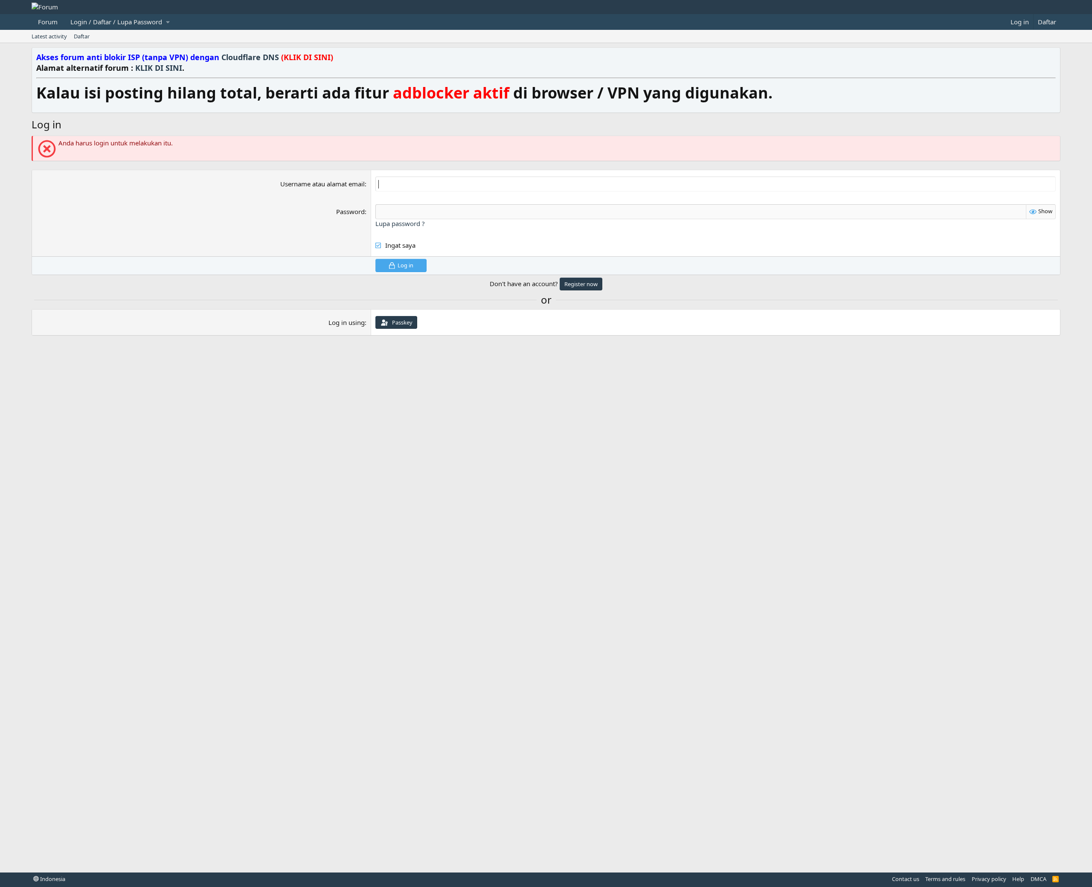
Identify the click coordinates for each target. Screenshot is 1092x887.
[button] (120, 22)
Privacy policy (989, 879)
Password (350, 211)
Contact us (905, 879)
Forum (48, 21)
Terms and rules (945, 879)
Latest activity (49, 36)
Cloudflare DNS (277, 57)
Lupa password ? (400, 223)
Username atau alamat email (322, 184)
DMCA (1038, 879)
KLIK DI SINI (158, 68)
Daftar (82, 36)
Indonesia (52, 879)
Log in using (346, 322)
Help (1018, 879)
